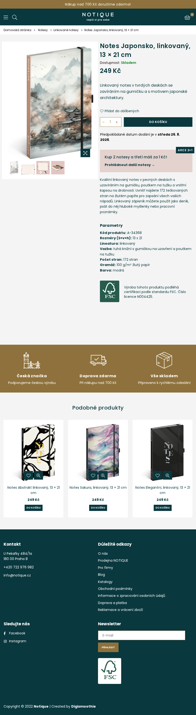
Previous (11, 103)
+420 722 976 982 (19, 567)
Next (89, 103)
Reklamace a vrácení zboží (120, 609)
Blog (101, 574)
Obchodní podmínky (115, 588)
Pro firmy (105, 567)
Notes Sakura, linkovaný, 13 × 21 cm (98, 487)
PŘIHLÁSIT (108, 647)
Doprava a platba (112, 602)
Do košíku (34, 508)
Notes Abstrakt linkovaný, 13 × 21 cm (33, 490)
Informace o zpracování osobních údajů (131, 595)
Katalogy (105, 581)
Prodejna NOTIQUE (113, 560)
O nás (103, 553)
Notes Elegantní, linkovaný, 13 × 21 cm (162, 490)
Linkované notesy (66, 30)
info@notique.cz (17, 575)
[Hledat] (14, 17)
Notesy (43, 30)
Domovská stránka (17, 30)
